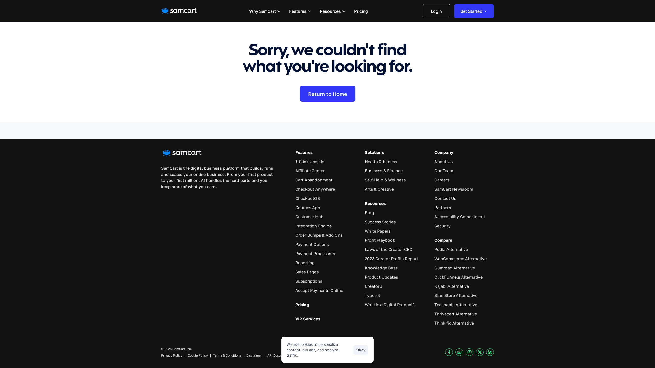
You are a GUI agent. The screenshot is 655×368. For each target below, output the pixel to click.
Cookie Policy (198, 355)
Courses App (307, 207)
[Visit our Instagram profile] (469, 352)
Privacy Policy (171, 355)
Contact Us (445, 198)
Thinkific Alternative (454, 323)
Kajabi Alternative (451, 286)
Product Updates (381, 277)
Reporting (305, 262)
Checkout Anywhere (315, 189)
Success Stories (380, 221)
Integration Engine (313, 225)
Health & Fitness (381, 161)
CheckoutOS (307, 198)
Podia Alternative (451, 249)
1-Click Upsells (309, 161)
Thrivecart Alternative (455, 313)
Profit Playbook (380, 240)
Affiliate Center (310, 170)
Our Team (443, 170)
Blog (369, 212)
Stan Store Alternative (455, 295)
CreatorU (374, 286)
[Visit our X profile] (480, 352)
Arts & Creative (379, 189)
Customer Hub (309, 216)
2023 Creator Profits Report (391, 258)
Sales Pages (307, 271)
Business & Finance (384, 170)
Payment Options (312, 244)
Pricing (302, 304)
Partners (442, 207)
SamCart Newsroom (453, 189)
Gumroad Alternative (454, 267)
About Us (443, 161)
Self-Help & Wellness (385, 179)
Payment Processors (315, 253)
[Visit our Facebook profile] (449, 352)
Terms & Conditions (227, 355)
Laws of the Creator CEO (388, 249)
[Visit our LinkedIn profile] (490, 352)
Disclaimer (254, 355)
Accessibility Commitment (459, 216)
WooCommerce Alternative (460, 258)
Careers (441, 179)
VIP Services (307, 318)
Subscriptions (308, 281)
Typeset (372, 295)
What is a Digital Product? (390, 304)
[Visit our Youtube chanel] (459, 352)
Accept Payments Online (319, 290)
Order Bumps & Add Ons (318, 235)
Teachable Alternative (455, 304)
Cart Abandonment (313, 179)
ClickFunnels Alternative (458, 277)
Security (442, 225)
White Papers (377, 231)
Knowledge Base (381, 267)
